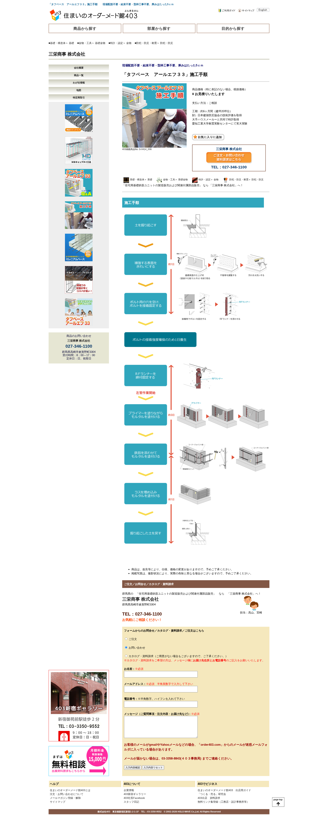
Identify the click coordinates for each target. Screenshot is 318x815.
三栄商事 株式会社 (67, 53)
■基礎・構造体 (57, 43)
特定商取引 (79, 97)
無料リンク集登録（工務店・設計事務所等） (223, 801)
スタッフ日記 (131, 801)
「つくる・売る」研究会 (212, 794)
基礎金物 (100, 43)
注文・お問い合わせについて (66, 794)
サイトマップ (57, 801)
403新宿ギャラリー (135, 794)
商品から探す (85, 28)
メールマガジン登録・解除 (65, 797)
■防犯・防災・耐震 (146, 43)
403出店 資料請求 (209, 797)
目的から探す (233, 28)
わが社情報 (79, 82)
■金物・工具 (84, 43)
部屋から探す (159, 28)
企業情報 (129, 790)
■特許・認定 (116, 43)
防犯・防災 (166, 43)
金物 (128, 43)
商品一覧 (79, 75)
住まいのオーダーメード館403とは (70, 790)
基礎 (71, 43)
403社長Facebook (134, 797)
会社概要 (79, 67)
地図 (78, 90)
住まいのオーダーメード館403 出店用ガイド (224, 790)
